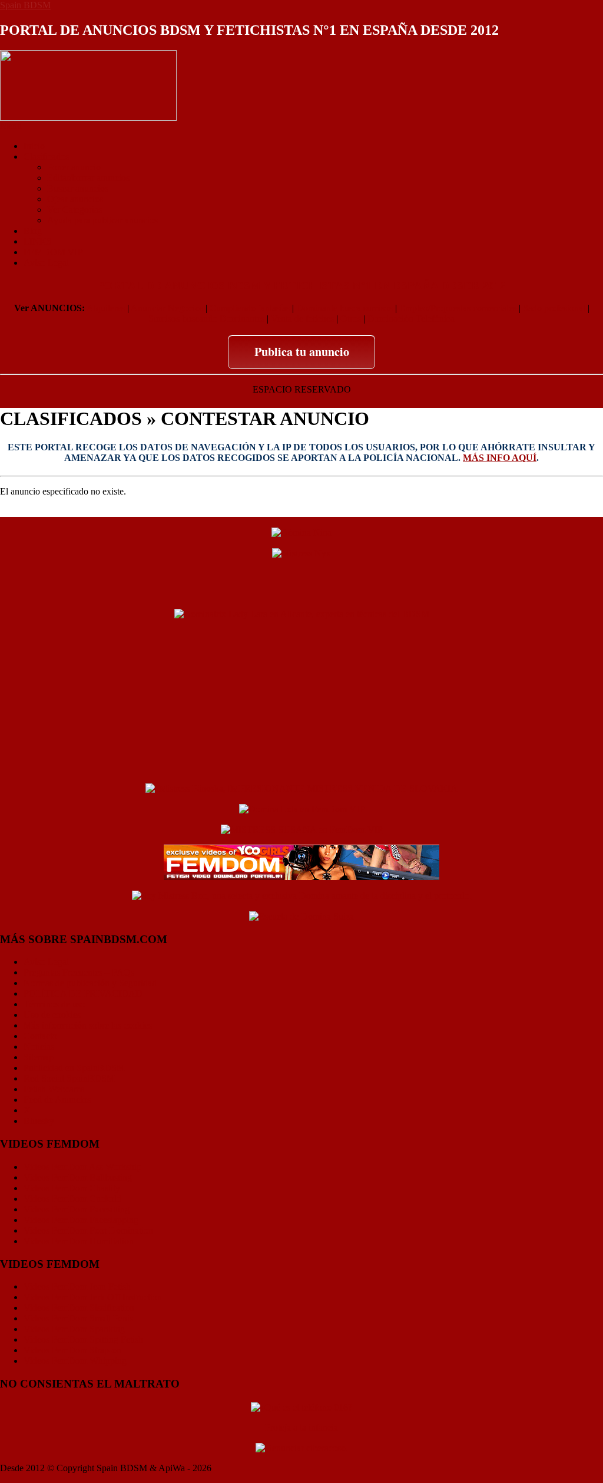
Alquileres (106, 308)
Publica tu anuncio (301, 351)
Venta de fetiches (302, 319)
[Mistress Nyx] (301, 553)
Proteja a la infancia (301, 1427)
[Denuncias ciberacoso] (302, 1447)
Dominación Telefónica (411, 319)
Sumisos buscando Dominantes (206, 319)
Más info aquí (499, 458)
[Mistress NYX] (301, 767)
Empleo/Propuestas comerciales (457, 308)
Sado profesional (554, 308)
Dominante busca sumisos (344, 308)
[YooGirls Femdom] (301, 861)
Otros (350, 319)
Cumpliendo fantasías (250, 308)
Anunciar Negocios (167, 308)
